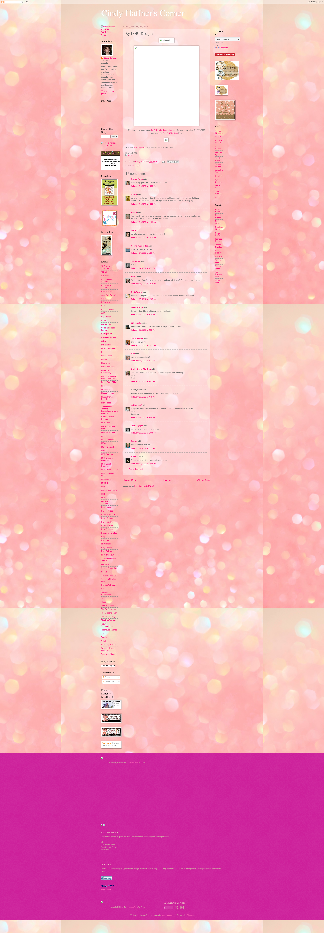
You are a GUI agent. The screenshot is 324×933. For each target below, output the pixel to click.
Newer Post (130, 480)
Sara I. (134, 277)
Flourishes (105, 363)
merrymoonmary (169, 915)
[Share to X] (173, 162)
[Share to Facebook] (175, 162)
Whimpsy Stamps (108, 645)
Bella (103, 306)
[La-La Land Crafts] (227, 80)
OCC (103, 494)
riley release (106, 544)
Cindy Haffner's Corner (142, 12)
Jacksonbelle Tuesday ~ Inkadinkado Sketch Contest (109, 410)
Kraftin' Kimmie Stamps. (107, 418)
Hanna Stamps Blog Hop (107, 398)
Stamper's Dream (108, 585)
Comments (109, 682)
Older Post (203, 480)
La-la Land (105, 423)
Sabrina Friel (218, 261)
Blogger (190, 915)
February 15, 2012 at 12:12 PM (144, 345)
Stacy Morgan (137, 338)
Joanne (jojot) (137, 426)
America (134, 457)
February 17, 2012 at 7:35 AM (143, 448)
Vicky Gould (217, 281)
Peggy (134, 441)
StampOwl (135, 261)
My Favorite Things (109, 490)
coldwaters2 (136, 405)
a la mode (105, 276)
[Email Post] (163, 162)
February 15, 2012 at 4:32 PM (143, 361)
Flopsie (104, 359)
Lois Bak (218, 257)
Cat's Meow (106, 317)
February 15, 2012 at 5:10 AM (143, 315)
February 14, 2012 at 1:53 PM (143, 253)
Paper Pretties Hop (109, 515)
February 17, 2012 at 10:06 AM (144, 464)
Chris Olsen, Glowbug (141, 369)
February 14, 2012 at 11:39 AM (143, 222)
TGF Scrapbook (108, 606)
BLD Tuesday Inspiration (161, 130)
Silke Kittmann (218, 192)
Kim (133, 354)
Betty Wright (136, 292)
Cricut (103, 341)
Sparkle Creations (108, 575)
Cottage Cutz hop (108, 337)
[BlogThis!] (170, 162)
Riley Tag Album (108, 555)
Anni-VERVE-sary (108, 295)
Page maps (106, 507)
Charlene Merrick (219, 228)
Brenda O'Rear (218, 222)
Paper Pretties (107, 511)
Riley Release (107, 551)
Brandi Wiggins (218, 216)
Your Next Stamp (108, 654)
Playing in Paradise (109, 533)
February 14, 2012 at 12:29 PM (144, 238)
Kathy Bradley (218, 252)
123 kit (104, 272)
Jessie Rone (218, 159)
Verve (103, 641)
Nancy (134, 194)
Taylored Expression (106, 593)
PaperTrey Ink (107, 522)
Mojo (103, 487)
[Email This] (168, 162)
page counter (106, 889)
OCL (103, 498)
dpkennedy (136, 323)
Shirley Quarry (218, 267)
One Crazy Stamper (105, 502)
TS (102, 634)
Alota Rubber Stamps (106, 280)
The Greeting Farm (109, 613)
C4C (103, 313)
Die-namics (106, 345)
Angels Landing (107, 291)
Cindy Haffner (141, 162)
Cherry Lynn (106, 324)
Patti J (134, 212)
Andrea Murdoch (218, 132)
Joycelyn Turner (219, 171)
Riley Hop (105, 540)
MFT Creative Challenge (107, 459)
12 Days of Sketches (105, 267)
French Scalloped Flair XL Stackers (108, 377)
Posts (107, 677)
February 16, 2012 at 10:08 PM (144, 433)
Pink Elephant (107, 529)
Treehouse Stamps (109, 630)
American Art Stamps (106, 286)
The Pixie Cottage (108, 617)
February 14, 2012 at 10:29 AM (144, 186)
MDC (103, 443)
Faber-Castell (106, 356)
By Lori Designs (107, 309)
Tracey (134, 230)
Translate (224, 48)
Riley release (106, 547)
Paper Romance (108, 518)
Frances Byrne (218, 153)
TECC (103, 598)
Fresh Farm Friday (109, 382)
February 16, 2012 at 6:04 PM (143, 418)
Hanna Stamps (107, 393)
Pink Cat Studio (107, 526)
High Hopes (106, 403)
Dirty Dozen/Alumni (109, 348)
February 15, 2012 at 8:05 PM (143, 381)
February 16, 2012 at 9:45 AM (143, 397)
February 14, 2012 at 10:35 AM (144, 204)
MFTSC (104, 483)
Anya (103, 299)
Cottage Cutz (106, 334)
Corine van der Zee (139, 246)
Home (167, 480)
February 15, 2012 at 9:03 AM (143, 330)
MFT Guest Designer (106, 465)
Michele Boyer (137, 307)
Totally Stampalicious (107, 625)
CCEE (104, 320)
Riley (103, 537)
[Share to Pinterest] (177, 162)
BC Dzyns (136, 165)
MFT (103, 451)
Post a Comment (136, 469)
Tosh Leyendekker (218, 274)
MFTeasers (106, 479)
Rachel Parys (137, 179)
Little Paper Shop (108, 432)
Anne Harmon (218, 210)
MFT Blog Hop (107, 454)
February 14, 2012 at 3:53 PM (143, 268)
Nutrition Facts (133, 763)
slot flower (105, 564)
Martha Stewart (107, 440)
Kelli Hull (218, 176)
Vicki (217, 197)
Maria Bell (217, 186)
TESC (103, 602)
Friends (104, 386)
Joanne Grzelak (218, 165)
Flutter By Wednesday (106, 371)
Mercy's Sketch (107, 447)
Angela (218, 137)
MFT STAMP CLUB (109, 470)
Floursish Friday (108, 367)
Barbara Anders (218, 141)
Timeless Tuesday (108, 620)
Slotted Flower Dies (109, 568)
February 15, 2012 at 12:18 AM (144, 284)
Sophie (104, 572)
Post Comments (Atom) (144, 486)
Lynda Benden (218, 181)
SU (102, 589)
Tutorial (104, 637)
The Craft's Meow (108, 609)
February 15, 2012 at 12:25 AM (144, 299)
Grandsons (105, 390)
